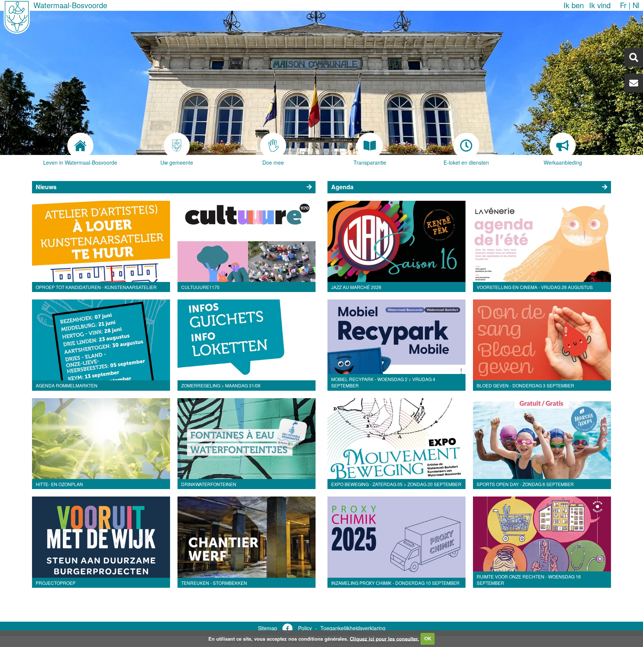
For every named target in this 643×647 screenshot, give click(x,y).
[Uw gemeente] (177, 146)
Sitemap (267, 628)
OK (427, 638)
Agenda (342, 187)
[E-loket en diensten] (466, 146)
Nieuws (46, 187)
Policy (305, 628)
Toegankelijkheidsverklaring (353, 628)
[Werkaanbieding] (562, 146)
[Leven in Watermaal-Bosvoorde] (80, 146)
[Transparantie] (370, 146)
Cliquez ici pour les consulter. (384, 638)
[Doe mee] (273, 146)
